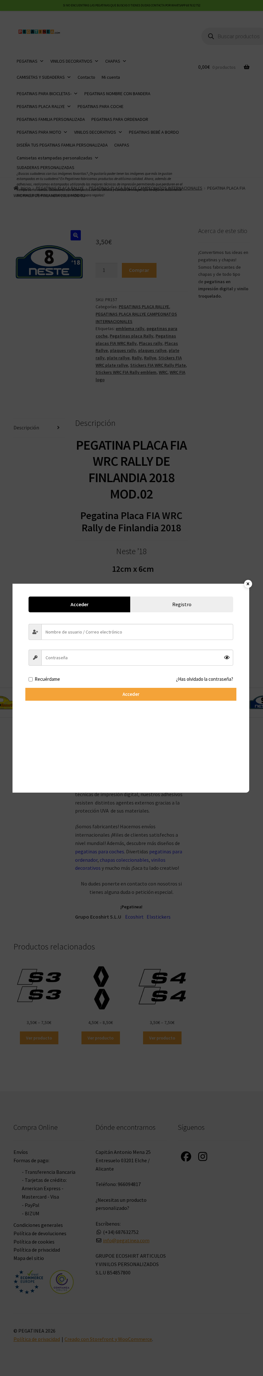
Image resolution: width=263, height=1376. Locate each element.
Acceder (131, 694)
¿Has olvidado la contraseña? (204, 679)
